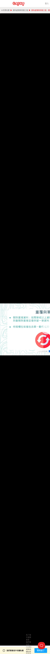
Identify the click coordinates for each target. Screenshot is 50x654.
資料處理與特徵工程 (20, 10)
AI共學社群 (5, 10)
